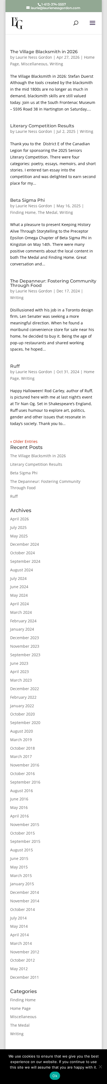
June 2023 (19, 663)
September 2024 (25, 561)
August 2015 (21, 849)
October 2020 (22, 714)
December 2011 (24, 977)
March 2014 (21, 943)
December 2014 (24, 892)
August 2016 (21, 790)
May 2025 (19, 536)
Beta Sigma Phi (27, 200)
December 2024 (24, 544)
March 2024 (21, 612)
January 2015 (22, 883)
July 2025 (18, 527)
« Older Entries (24, 441)
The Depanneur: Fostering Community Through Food (53, 283)
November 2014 (24, 900)
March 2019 (21, 739)
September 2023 (25, 654)
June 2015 (19, 858)
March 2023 (21, 680)
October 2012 (22, 960)
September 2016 (25, 782)
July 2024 (18, 578)
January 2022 (22, 705)
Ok (54, 1076)
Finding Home (23, 212)
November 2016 (24, 765)
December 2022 (24, 688)
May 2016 (19, 807)
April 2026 (19, 518)
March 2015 (21, 875)
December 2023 (24, 637)
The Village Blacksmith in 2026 (44, 51)
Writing (56, 63)
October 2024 (22, 552)
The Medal (47, 212)
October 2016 (22, 773)
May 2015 (19, 867)
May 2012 (19, 968)
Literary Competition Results (42, 125)
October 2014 (22, 909)
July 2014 (18, 918)
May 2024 (19, 595)
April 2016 (19, 816)
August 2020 (21, 731)
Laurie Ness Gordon (34, 57)
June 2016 (19, 798)
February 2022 (23, 697)
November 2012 (24, 951)
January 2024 (22, 629)
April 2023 (19, 671)
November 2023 (24, 646)
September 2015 (25, 841)
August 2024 (21, 569)
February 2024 (23, 620)
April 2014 (19, 934)
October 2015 (22, 833)
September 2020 (25, 722)
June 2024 (19, 586)
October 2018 (22, 748)
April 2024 (19, 603)
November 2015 (24, 824)
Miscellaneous (34, 63)
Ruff (15, 366)
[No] (100, 1066)
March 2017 (21, 756)
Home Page (20, 1008)
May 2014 (19, 926)
